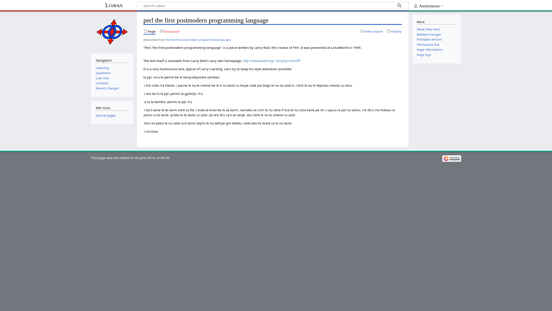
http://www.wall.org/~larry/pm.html (270, 61)
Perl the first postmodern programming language (198, 40)
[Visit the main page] (112, 32)
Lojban (113, 5)
